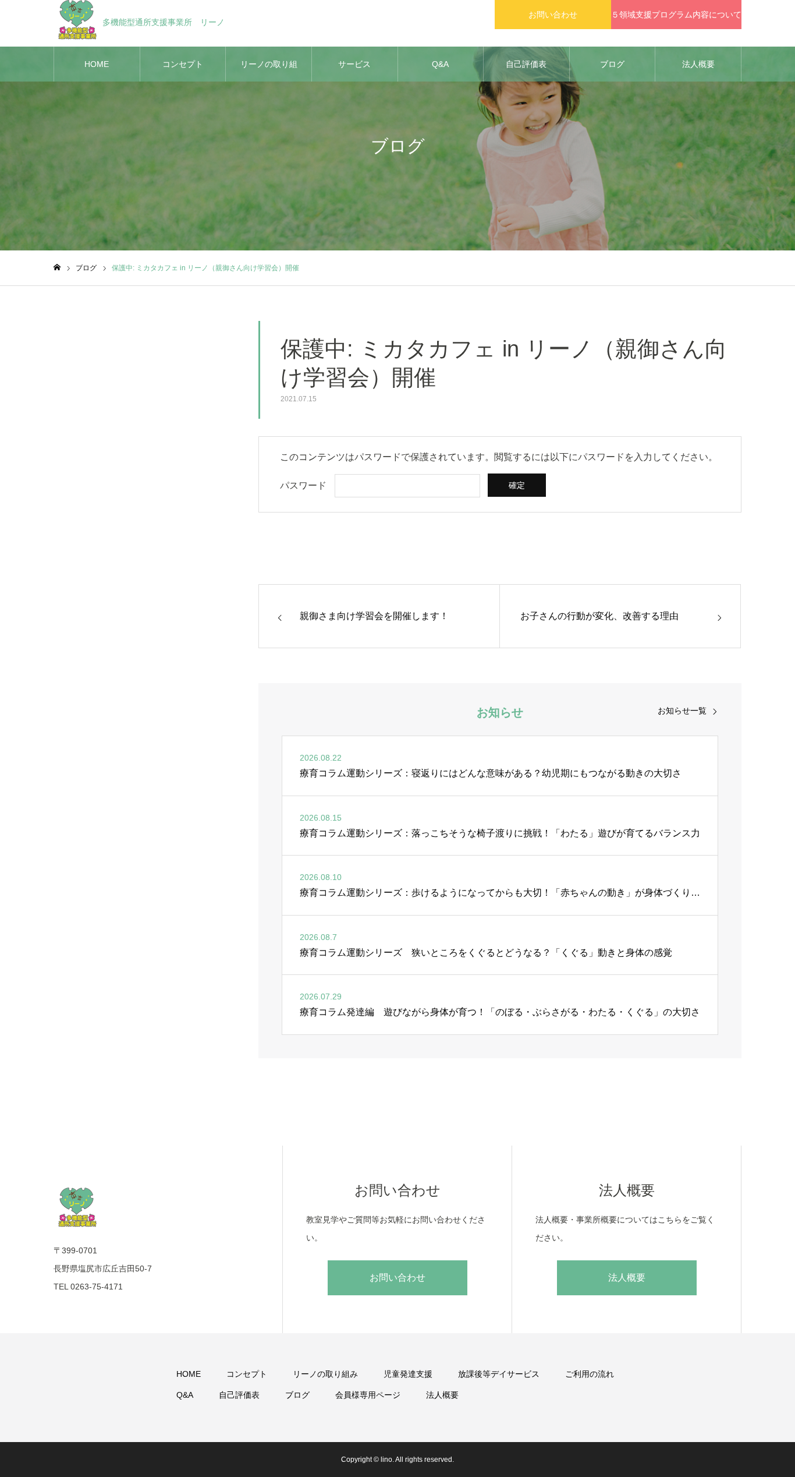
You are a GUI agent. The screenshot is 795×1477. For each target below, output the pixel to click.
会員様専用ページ (367, 1395)
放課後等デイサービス (499, 1374)
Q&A (440, 64)
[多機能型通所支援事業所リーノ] (156, 1206)
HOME (96, 64)
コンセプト (182, 64)
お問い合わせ (552, 14)
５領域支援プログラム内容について (676, 14)
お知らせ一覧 (682, 710)
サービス (354, 64)
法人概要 (698, 64)
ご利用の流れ (589, 1374)
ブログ (612, 64)
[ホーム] (57, 267)
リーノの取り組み (268, 70)
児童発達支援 (408, 1374)
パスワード (303, 485)
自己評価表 (526, 64)
